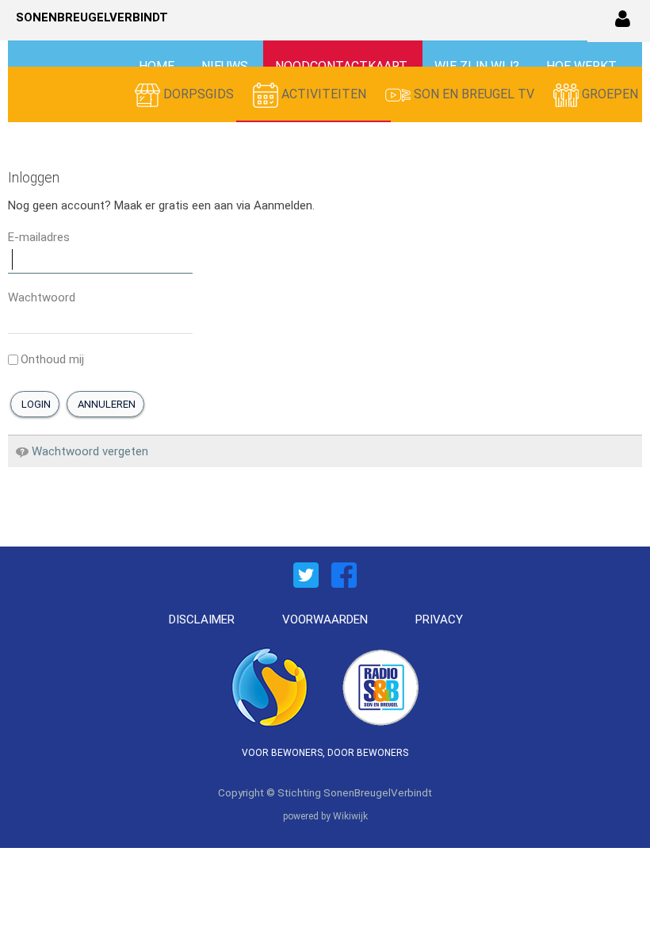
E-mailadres (39, 237)
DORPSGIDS (198, 94)
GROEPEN (608, 94)
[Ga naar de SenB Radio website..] (380, 685)
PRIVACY (439, 619)
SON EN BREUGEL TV (474, 94)
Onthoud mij (52, 359)
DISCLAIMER (202, 619)
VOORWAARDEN (325, 619)
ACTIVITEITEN (323, 94)
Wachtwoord (41, 297)
